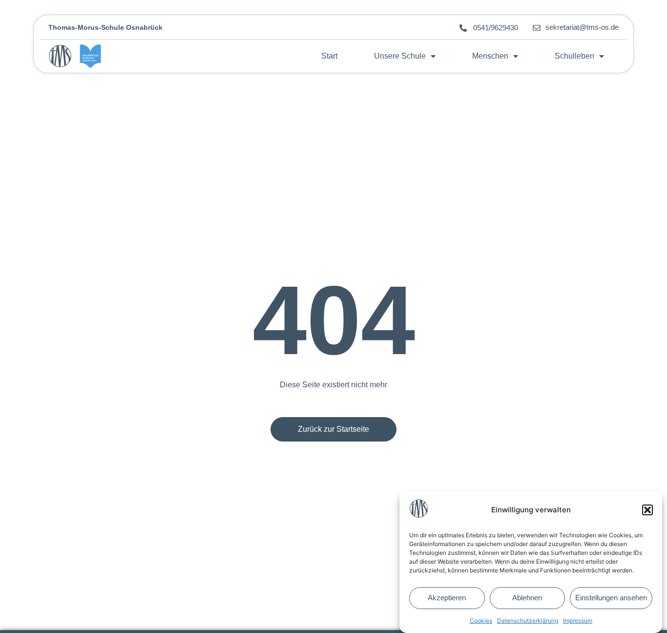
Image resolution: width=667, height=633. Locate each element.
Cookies (481, 620)
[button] (647, 510)
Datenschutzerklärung (527, 620)
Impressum (577, 620)
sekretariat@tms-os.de (582, 27)
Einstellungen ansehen (611, 598)
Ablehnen (527, 598)
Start (329, 56)
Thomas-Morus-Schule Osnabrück (105, 27)
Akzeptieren (447, 598)
